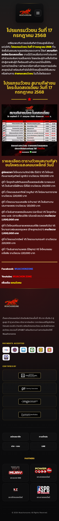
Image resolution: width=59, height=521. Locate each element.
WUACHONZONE (23, 269)
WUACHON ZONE (22, 276)
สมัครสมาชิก (15, 436)
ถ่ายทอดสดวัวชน (24, 73)
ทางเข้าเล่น (43, 436)
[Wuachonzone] (25, 13)
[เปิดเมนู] (37, 13)
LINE (43, 446)
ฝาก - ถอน (15, 446)
